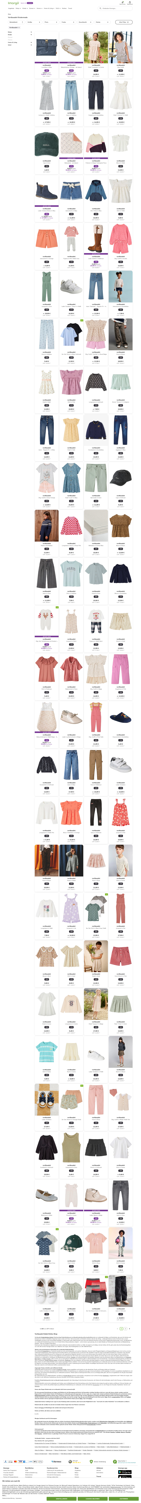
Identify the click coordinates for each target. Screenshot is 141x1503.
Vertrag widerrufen (52, 1477)
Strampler (128, 1357)
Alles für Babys (39, 1450)
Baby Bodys (38, 1359)
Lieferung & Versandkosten (55, 1470)
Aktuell (98, 1470)
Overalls (73, 1357)
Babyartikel (111, 1421)
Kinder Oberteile (87, 1450)
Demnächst (99, 1473)
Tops (106, 1397)
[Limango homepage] (13, 3)
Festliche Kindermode (74, 1450)
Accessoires (96, 1385)
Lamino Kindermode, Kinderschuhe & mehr (110, 1443)
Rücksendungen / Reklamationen (56, 1473)
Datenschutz (29, 1475)
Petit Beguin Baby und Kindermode (71, 1454)
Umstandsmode (91, 1424)
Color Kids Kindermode (42, 1447)
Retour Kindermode (60, 1450)
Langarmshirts (116, 1397)
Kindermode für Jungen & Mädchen (84, 1447)
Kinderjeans (106, 1375)
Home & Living (12, 42)
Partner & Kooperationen (10, 1477)
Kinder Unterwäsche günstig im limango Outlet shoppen (111, 1450)
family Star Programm (10, 1470)
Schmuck (37, 1386)
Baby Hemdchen (54, 1454)
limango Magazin (8, 1475)
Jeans (42, 1407)
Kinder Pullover (49, 1360)
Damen (77, 1477)
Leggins (55, 1360)
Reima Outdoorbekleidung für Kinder (61, 1447)
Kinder (10, 35)
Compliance (28, 1477)
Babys (10, 32)
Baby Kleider (101, 1447)
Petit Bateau (91, 1443)
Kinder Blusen (68, 1375)
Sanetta (112, 1432)
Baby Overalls (47, 1359)
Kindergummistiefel (40, 1395)
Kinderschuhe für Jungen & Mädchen (46, 1443)
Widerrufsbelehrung (31, 1473)
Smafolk (128, 1432)
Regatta (40, 1434)
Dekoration (104, 1423)
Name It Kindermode (41, 1454)
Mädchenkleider (124, 1447)
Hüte (81, 1398)
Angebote (78, 1470)
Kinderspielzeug (92, 1423)
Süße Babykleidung (112, 1447)
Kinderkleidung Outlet (47, 1337)
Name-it (123, 1432)
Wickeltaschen (104, 1421)
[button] (130, 3)
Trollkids (117, 1432)
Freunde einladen (8, 1473)
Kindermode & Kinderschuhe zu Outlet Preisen (72, 1443)
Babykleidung (101, 1430)
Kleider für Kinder (61, 1369)
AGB (26, 1470)
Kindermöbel (83, 1423)
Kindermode (45, 1351)
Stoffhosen (68, 1360)
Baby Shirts (86, 1454)
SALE (9, 45)
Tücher (90, 1398)
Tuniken (128, 1397)
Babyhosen (49, 1450)
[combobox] (115, 8)
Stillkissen (129, 1421)
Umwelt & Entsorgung (53, 1475)
